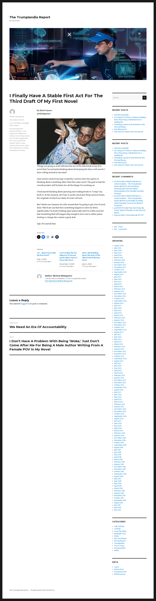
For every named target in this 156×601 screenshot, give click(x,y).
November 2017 (119, 496)
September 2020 (120, 416)
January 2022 (119, 378)
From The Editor (15, 123)
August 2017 (118, 503)
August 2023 (118, 332)
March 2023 (118, 344)
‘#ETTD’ (140, 215)
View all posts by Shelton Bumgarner (59, 281)
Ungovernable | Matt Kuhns (124, 215)
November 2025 (120, 267)
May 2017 (117, 510)
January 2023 (119, 349)
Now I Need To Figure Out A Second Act (128, 132)
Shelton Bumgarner (16, 116)
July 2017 (117, 505)
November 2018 (120, 469)
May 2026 (118, 253)
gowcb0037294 (120, 208)
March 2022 (118, 373)
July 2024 (117, 306)
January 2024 (119, 320)
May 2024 (118, 311)
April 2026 (118, 255)
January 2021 (119, 407)
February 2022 (119, 375)
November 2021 (120, 383)
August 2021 (118, 390)
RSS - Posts (118, 227)
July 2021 (117, 392)
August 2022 (118, 361)
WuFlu (116, 550)
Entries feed (118, 569)
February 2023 (119, 347)
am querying (14, 129)
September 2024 (120, 301)
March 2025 (118, 287)
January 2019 (119, 464)
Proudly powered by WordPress (42, 590)
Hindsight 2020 (120, 534)
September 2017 (120, 500)
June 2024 (118, 308)
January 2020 (119, 435)
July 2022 (117, 363)
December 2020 (120, 409)
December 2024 (120, 294)
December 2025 (120, 265)
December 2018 (120, 467)
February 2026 (119, 260)
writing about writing (17, 150)
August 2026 (118, 246)
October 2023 (119, 327)
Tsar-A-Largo (119, 546)
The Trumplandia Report (29, 17)
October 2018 (119, 472)
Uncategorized (119, 548)
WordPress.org (119, 574)
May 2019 (117, 455)
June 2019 (117, 452)
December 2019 (120, 438)
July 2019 (117, 450)
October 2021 (119, 385)
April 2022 (118, 371)
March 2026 (118, 258)
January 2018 (119, 493)
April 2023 (118, 342)
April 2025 (118, 284)
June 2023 (118, 337)
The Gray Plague (120, 538)
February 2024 (119, 318)
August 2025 (118, 275)
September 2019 (120, 445)
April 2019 (117, 457)
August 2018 (118, 476)
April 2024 (118, 313)
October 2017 (119, 498)
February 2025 (119, 289)
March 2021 (118, 402)
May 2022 (118, 368)
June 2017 (117, 508)
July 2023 (117, 335)
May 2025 (117, 282)
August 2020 (119, 419)
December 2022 (120, 351)
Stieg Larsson (25, 136)
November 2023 (120, 325)
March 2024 (118, 315)
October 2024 (119, 299)
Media (16, 125)
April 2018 (118, 486)
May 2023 (118, 339)
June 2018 (117, 481)
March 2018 (118, 488)
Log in (116, 567)
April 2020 (118, 428)
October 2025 (119, 270)
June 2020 (118, 423)
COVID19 (117, 529)
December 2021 (120, 380)
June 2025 (118, 279)
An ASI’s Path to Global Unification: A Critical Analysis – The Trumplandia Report (127, 184)
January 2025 (119, 291)
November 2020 (120, 411)
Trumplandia (119, 543)
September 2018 (120, 474)
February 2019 (119, 462)
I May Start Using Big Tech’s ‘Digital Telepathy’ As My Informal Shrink (129, 210)
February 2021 (119, 404)
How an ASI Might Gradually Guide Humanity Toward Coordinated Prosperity (128, 203)
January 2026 (119, 262)
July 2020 (117, 421)
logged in (25, 304)
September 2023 (120, 330)
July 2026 (117, 248)
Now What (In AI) (120, 129)
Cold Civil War (119, 526)
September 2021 (120, 387)
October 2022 (119, 356)
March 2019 (118, 460)
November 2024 (120, 296)
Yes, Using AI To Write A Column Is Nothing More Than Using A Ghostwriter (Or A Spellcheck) (130, 119)
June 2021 (117, 395)
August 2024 (119, 303)
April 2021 (118, 399)
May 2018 (117, 484)
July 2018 (117, 479)
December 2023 (120, 323)
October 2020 (119, 414)
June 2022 (118, 366)
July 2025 (117, 277)
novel (17, 136)
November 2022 (120, 354)
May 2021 (117, 397)
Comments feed (120, 572)
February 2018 (119, 491)
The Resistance (120, 541)
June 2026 (118, 250)
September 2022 (120, 359)
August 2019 (118, 447)
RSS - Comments (120, 229)
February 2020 (119, 433)
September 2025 (120, 272)
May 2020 (118, 426)
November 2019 (120, 440)
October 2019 (119, 443)
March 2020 (118, 431)
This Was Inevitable (121, 115)
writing (25, 148)
